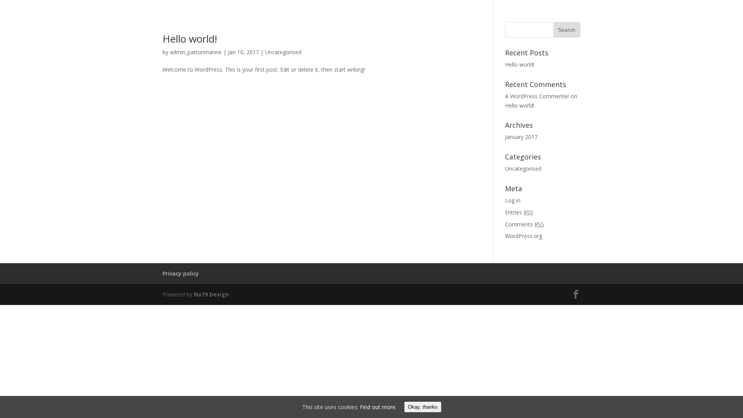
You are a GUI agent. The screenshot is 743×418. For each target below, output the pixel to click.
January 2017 (521, 136)
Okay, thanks (423, 407)
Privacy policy (181, 273)
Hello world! (190, 39)
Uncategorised (283, 52)
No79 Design (211, 294)
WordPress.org (523, 236)
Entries (519, 212)
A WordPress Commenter (537, 96)
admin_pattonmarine (196, 52)
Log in (512, 200)
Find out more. (378, 407)
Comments (524, 224)
